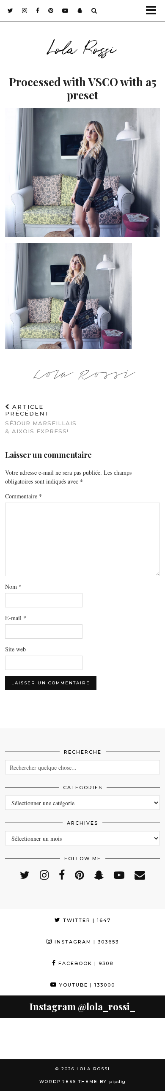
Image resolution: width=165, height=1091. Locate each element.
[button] (154, 10)
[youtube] (65, 10)
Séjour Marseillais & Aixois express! (41, 419)
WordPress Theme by (82, 1081)
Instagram (85, 942)
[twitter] (11, 10)
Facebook (84, 963)
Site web (15, 649)
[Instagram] (20, 1038)
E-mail (15, 618)
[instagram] (25, 10)
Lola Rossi (82, 47)
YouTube (86, 985)
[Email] (140, 875)
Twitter (86, 920)
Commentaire (23, 496)
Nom (13, 586)
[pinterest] (51, 10)
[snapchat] (80, 10)
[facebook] (38, 10)
